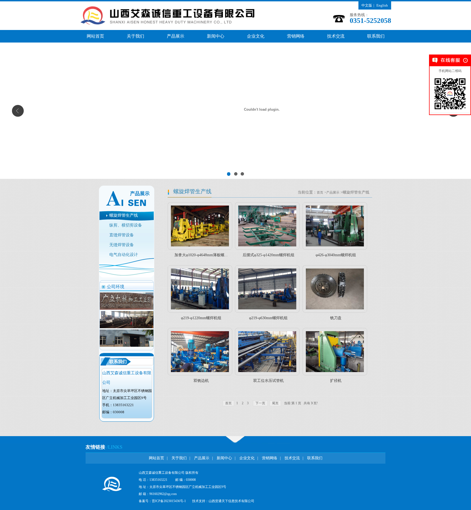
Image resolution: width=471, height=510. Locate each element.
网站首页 (95, 36)
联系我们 (376, 36)
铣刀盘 (336, 318)
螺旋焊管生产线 (123, 215)
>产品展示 (331, 192)
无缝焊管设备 (121, 245)
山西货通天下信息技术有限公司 (231, 501)
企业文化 (255, 36)
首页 (320, 192)
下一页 (260, 403)
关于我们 (135, 36)
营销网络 (295, 36)
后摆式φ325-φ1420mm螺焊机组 (268, 255)
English (382, 5)
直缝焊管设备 (121, 235)
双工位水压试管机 (268, 381)
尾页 (275, 403)
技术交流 (336, 36)
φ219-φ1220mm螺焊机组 (201, 318)
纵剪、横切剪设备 (125, 225)
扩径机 (336, 381)
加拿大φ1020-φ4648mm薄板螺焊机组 (205, 255)
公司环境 (115, 286)
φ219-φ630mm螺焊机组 (268, 318)
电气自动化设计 (123, 254)
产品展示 (175, 36)
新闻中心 (215, 36)
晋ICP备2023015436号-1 (169, 501)
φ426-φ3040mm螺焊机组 (336, 255)
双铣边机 (201, 381)
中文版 (366, 5)
